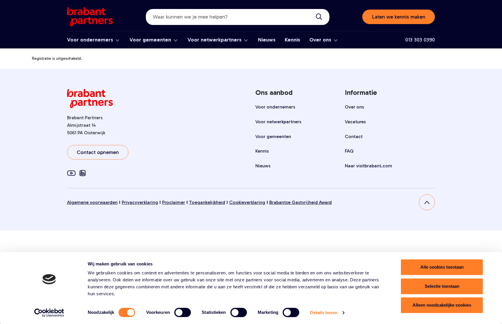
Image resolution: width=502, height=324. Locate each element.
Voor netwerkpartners (214, 40)
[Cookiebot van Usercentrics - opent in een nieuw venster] (49, 312)
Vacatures (355, 121)
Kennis (292, 40)
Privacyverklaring (140, 202)
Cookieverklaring (247, 202)
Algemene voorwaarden (92, 202)
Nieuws (266, 40)
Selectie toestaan (442, 286)
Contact (354, 136)
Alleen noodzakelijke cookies (442, 305)
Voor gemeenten (150, 40)
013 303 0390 (420, 40)
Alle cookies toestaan (442, 267)
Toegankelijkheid (207, 202)
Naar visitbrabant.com (368, 166)
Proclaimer (173, 202)
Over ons (320, 40)
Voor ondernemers (90, 40)
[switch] (182, 312)
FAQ (349, 151)
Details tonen (323, 312)
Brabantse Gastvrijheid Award (300, 202)
